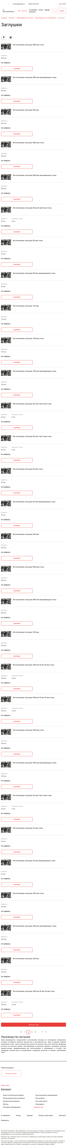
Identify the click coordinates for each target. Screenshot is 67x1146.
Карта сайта (5, 1085)
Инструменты (40, 1098)
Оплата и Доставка (46, 1115)
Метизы (5, 1104)
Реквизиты (5, 1120)
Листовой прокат (41, 1101)
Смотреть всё (38, 1107)
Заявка (61, 11)
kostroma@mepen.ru (19, 4)
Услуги (41, 10)
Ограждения (39, 1104)
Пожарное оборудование (12, 1107)
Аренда (47, 10)
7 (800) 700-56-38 (33, 4)
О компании (33, 10)
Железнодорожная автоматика (14, 1098)
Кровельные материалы (11, 1101)
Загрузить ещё (33, 1025)
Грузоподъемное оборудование (46, 1095)
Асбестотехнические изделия (13, 1095)
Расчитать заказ (11, 1073)
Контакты (32, 12)
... (39, 1032)
